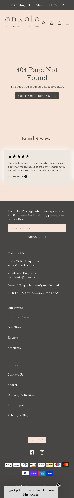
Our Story (15, 327)
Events (13, 337)
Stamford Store (19, 317)
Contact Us (16, 374)
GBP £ (36, 440)
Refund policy (18, 405)
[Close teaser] (59, 485)
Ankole (29, 485)
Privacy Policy (18, 415)
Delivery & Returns (22, 394)
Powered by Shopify (46, 485)
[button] (25, 176)
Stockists (14, 347)
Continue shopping (34, 96)
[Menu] (68, 22)
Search (13, 384)
